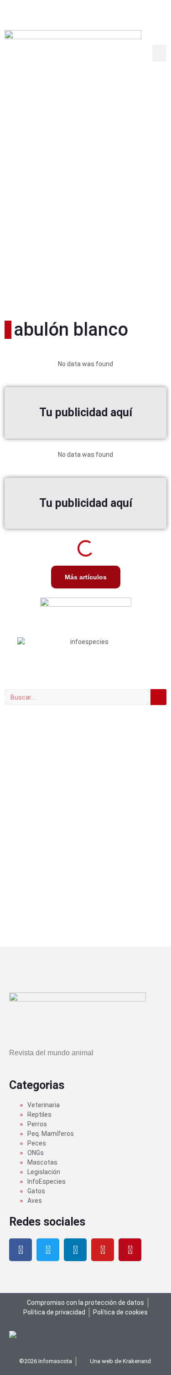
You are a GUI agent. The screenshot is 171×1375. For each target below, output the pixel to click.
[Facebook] (20, 1249)
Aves (34, 1200)
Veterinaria (43, 1105)
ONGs (35, 1152)
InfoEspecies (46, 1181)
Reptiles (39, 1114)
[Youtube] (102, 1249)
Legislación (43, 1172)
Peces (36, 1143)
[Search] (158, 697)
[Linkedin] (75, 1249)
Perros (37, 1124)
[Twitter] (47, 1249)
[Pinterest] (130, 1249)
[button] (159, 53)
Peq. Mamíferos (50, 1133)
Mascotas (42, 1162)
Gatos (36, 1191)
